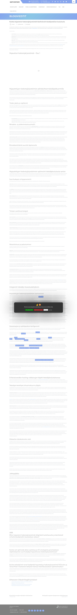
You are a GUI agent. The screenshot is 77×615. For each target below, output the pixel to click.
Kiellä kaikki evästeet (38, 309)
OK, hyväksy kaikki (29, 309)
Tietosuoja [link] (50, 309)
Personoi (45, 309)
